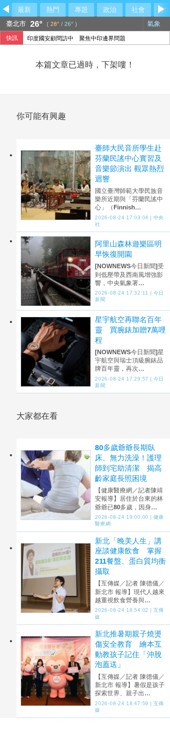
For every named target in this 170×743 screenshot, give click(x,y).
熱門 (52, 9)
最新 (24, 9)
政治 (109, 9)
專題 (81, 9)
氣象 (154, 23)
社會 (138, 9)
